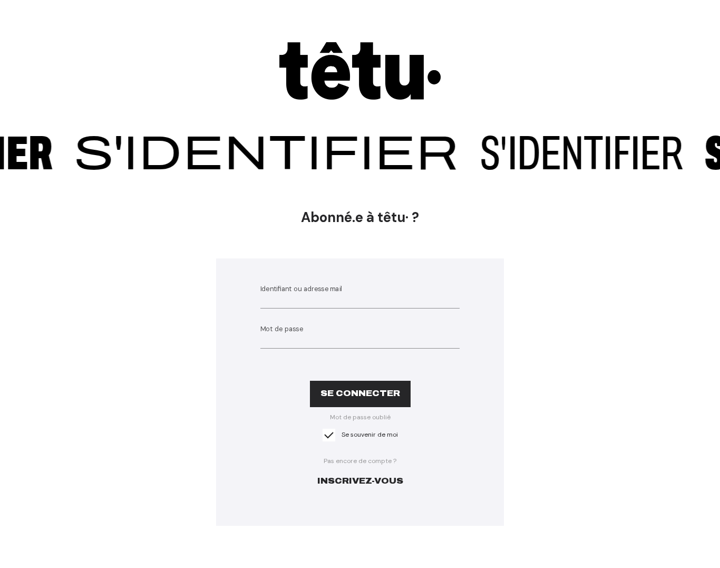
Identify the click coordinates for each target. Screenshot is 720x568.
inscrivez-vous (360, 480)
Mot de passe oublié (360, 417)
